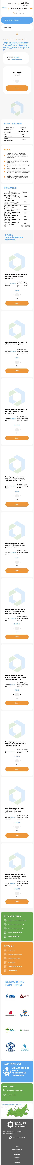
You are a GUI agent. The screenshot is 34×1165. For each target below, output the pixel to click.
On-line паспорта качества (15, 954)
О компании (17, 1157)
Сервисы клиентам (17, 1149)
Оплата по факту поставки (15, 932)
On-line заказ (11, 950)
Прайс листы (11, 962)
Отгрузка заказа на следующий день (17, 920)
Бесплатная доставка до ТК (15, 928)
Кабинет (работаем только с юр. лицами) (19, 9)
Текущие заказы (12, 970)
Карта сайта (17, 1162)
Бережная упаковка (13, 936)
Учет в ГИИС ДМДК (18, 1137)
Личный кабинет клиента (15, 966)
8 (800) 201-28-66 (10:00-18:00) (15, 1090)
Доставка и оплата (17, 1152)
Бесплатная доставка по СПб (16, 924)
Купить (17, 88)
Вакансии (17, 1160)
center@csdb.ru (11, 1095)
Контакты (17, 1154)
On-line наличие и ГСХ (14, 958)
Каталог (17, 1146)
